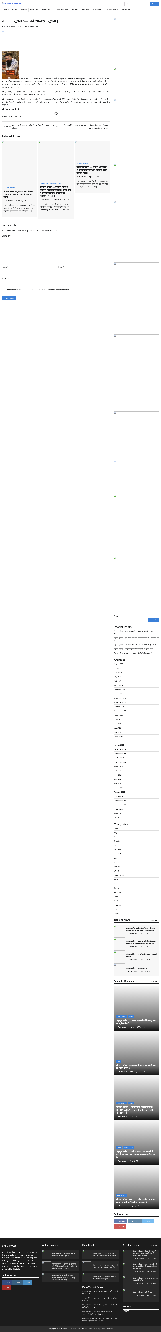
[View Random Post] (156, 10)
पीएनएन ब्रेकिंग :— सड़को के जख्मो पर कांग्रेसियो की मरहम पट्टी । (134, 653)
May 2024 (117, 779)
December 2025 (120, 698)
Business (97, 10)
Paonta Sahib (16, 116)
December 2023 (120, 801)
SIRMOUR (118, 892)
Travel (75, 10)
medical (117, 867)
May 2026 (117, 677)
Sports (85, 10)
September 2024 (120, 762)
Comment (6, 236)
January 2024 (119, 796)
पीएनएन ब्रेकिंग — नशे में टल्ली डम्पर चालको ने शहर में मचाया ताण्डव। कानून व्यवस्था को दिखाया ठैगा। (135, 1154)
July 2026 (117, 668)
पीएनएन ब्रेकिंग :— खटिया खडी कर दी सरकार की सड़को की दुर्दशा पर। (135, 645)
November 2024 (120, 754)
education (117, 850)
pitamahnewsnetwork (72, 1329)
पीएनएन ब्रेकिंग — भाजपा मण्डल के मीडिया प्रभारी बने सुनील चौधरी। (134, 649)
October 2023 (119, 809)
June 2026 (118, 672)
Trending (46, 10)
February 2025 (119, 741)
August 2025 (118, 715)
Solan (116, 897)
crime (116, 845)
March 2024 (118, 788)
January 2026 (119, 694)
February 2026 (119, 689)
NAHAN (116, 871)
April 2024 (117, 783)
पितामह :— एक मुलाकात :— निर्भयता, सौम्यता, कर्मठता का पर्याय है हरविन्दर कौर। (19, 194)
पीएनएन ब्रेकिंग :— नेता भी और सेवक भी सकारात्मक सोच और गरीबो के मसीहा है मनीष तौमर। (92, 170)
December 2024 (120, 749)
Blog (14, 10)
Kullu (115, 858)
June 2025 (118, 724)
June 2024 (118, 775)
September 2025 (120, 711)
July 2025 (117, 719)
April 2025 (117, 732)
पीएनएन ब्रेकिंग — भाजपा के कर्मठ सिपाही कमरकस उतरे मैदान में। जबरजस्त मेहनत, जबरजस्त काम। (145, 1266)
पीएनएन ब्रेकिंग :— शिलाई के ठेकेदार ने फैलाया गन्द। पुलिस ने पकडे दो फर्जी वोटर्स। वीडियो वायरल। (144, 1253)
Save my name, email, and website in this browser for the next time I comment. (37, 290)
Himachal (44, 184)
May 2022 (117, 818)
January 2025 (119, 745)
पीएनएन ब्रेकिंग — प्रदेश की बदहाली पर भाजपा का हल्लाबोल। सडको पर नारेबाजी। (105, 1255)
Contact (126, 10)
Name (5, 267)
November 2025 (120, 702)
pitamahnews (32, 27)
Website (5, 278)
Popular (34, 10)
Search (117, 616)
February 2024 (119, 792)
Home (6, 10)
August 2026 (118, 664)
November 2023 (120, 805)
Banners (117, 828)
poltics (116, 880)
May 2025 (117, 728)
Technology (62, 10)
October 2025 (119, 707)
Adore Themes (107, 1329)
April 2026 (117, 681)
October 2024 (119, 758)
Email (61, 267)
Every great (112, 10)
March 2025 (118, 736)
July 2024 (117, 771)
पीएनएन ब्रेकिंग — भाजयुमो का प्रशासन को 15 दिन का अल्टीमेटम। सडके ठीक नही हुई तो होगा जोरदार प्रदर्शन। (134, 1110)
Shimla (116, 888)
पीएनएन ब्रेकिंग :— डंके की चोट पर (136, 968)
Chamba (117, 841)
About (24, 10)
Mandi (116, 862)
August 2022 (118, 813)
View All (153, 920)
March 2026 (118, 685)
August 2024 (118, 766)
